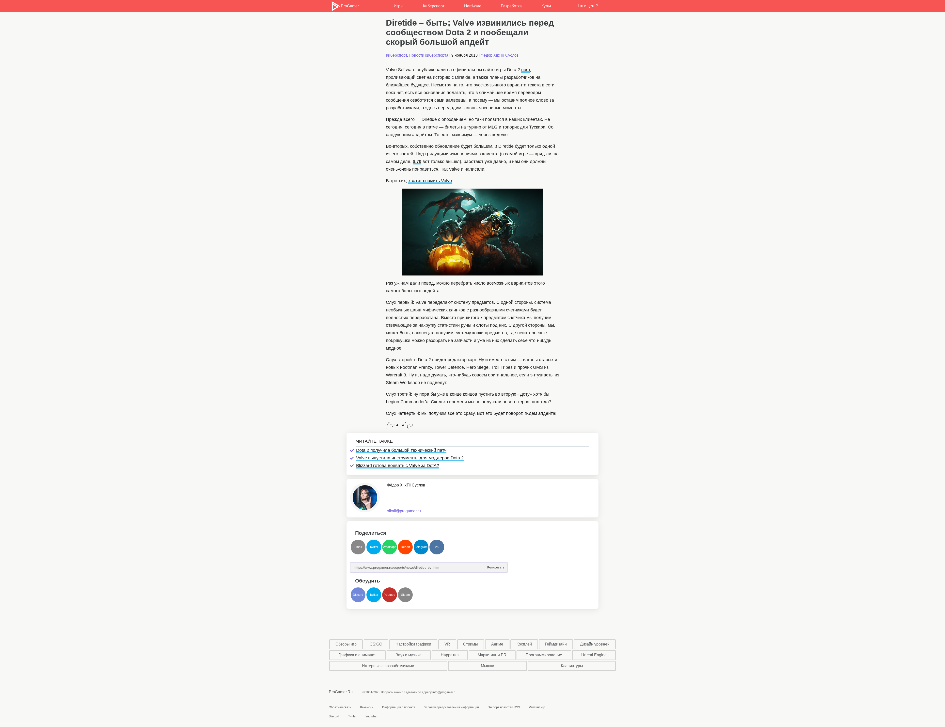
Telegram (421, 547)
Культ (546, 6)
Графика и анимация (357, 655)
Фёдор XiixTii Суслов (500, 55)
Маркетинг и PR (492, 655)
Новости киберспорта (428, 55)
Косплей (524, 644)
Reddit (405, 547)
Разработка (511, 6)
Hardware (472, 6)
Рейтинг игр (537, 707)
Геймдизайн (556, 644)
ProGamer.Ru (341, 692)
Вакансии (366, 707)
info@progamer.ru (444, 692)
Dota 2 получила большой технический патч (401, 450)
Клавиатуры (572, 666)
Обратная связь (340, 707)
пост (525, 69)
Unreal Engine (594, 655)
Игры (398, 6)
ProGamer (350, 6)
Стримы (470, 644)
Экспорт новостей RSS (504, 707)
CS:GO (376, 644)
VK (437, 547)
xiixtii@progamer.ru (404, 511)
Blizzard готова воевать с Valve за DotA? (397, 465)
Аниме (497, 644)
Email (358, 547)
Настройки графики (413, 644)
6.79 (417, 161)
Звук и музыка (409, 655)
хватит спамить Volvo (430, 180)
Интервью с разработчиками (388, 666)
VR (447, 644)
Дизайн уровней (595, 644)
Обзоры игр (346, 644)
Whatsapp (389, 547)
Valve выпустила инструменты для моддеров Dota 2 (410, 457)
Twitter (374, 547)
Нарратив (450, 655)
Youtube (389, 595)
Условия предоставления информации (451, 707)
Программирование (544, 655)
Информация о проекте (398, 707)
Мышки (487, 666)
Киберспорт (433, 6)
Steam (405, 595)
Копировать (495, 566)
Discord (358, 595)
